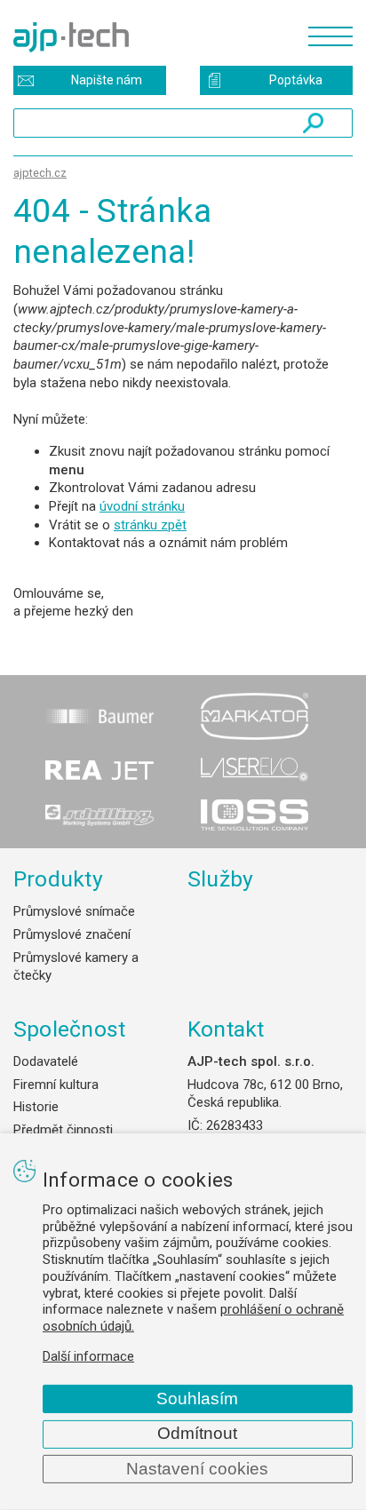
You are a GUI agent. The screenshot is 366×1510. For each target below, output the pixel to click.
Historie (36, 1107)
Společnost (69, 1029)
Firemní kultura (56, 1085)
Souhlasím (197, 1398)
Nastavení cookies (197, 1468)
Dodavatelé (45, 1061)
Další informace (88, 1356)
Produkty (58, 879)
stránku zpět (150, 525)
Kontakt (226, 1029)
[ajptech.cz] (151, 37)
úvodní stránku (142, 506)
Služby (220, 879)
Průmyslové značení (72, 934)
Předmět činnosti (63, 1130)
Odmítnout (197, 1433)
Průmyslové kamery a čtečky (76, 967)
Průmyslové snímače (74, 911)
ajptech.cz (40, 172)
